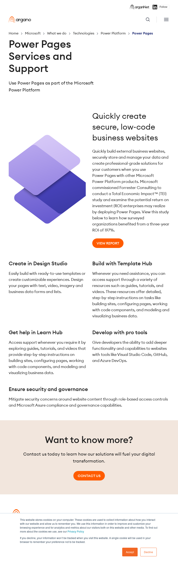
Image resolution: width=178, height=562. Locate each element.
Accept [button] (130, 552)
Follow (163, 6)
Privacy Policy (76, 531)
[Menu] (166, 19)
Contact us (89, 476)
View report (108, 243)
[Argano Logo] (20, 19)
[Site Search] (151, 19)
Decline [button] (148, 552)
